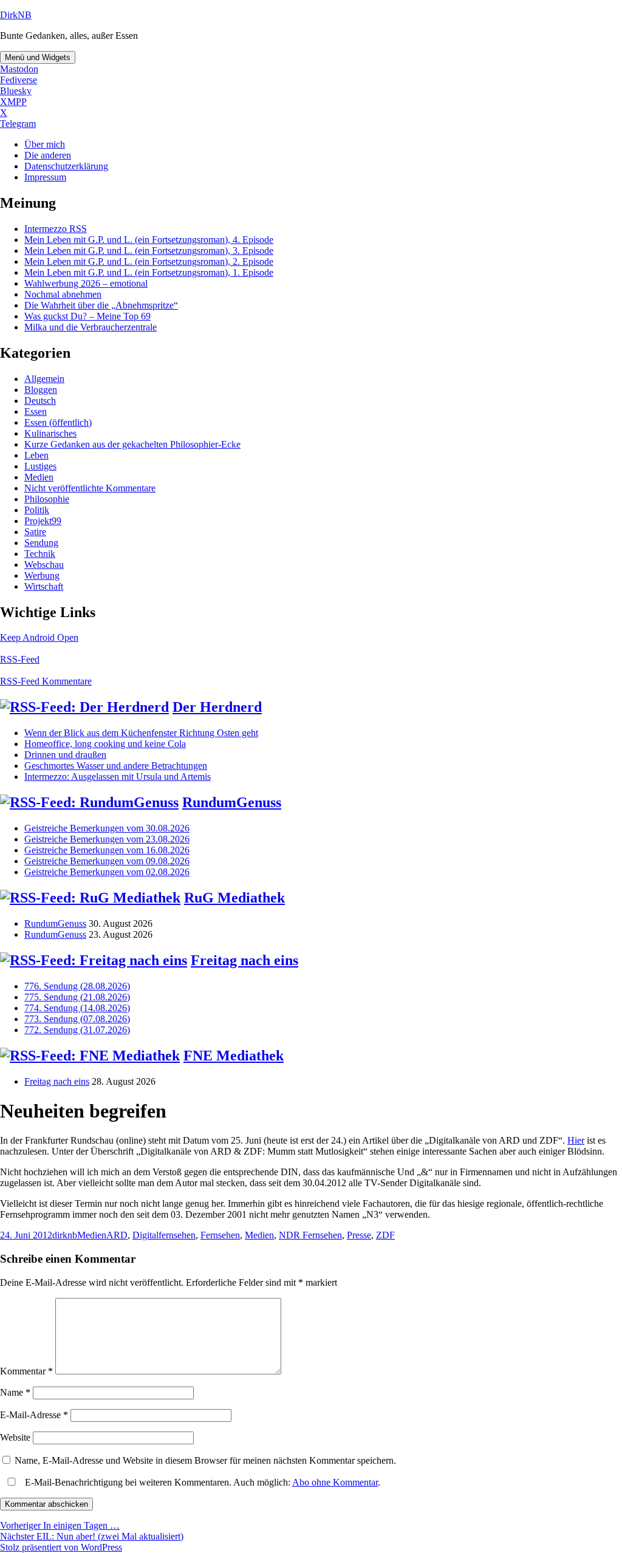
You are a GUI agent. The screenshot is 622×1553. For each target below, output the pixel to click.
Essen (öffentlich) (58, 422)
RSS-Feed (19, 659)
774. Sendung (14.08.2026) (77, 1008)
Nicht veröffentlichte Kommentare (90, 488)
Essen (35, 411)
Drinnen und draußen (65, 754)
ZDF (385, 1235)
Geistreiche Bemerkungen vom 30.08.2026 (107, 828)
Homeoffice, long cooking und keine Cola (105, 744)
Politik (36, 510)
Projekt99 (42, 521)
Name (15, 1392)
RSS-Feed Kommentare (46, 681)
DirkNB (16, 15)
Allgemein (44, 379)
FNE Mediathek (233, 1055)
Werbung (42, 575)
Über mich (44, 144)
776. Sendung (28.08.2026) (77, 986)
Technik (39, 553)
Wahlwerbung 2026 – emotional (86, 283)
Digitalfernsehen (164, 1235)
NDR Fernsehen (310, 1235)
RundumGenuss (231, 802)
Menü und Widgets (37, 57)
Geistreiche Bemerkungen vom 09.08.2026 (107, 861)
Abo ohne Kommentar (335, 1482)
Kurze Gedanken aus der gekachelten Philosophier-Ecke (132, 444)
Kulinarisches (50, 433)
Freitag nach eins (244, 960)
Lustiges (40, 466)
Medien (38, 477)
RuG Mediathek (234, 898)
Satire (35, 532)
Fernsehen (220, 1235)
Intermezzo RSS (55, 229)
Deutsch (40, 400)
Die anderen (47, 155)
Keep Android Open (39, 637)
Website (15, 1437)
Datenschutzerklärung (66, 166)
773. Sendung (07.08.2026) (77, 1019)
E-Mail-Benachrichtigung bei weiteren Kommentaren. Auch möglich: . (201, 1482)
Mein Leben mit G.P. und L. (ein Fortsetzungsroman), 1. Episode (148, 272)
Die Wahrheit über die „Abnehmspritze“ (101, 305)
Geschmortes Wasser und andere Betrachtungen (115, 765)
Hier (575, 1140)
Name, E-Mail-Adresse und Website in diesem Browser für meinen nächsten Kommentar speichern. (205, 1460)
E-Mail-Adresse (34, 1415)
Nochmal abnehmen (62, 294)
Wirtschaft (43, 586)
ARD (117, 1235)
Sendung (41, 543)
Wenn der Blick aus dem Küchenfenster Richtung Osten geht (141, 733)
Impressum (45, 177)
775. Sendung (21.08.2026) (77, 997)
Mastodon (19, 69)
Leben (36, 455)
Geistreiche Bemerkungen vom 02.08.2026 (107, 872)
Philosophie (46, 499)
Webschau (44, 564)
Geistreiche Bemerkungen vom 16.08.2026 (107, 850)
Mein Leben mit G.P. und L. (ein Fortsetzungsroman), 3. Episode (148, 250)
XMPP (13, 102)
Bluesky (16, 91)
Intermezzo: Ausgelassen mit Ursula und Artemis (117, 776)
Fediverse (18, 80)
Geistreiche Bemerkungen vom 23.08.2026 (107, 839)
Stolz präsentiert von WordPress (61, 1547)
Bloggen (40, 389)
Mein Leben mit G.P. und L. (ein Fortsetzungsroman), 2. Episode (148, 261)
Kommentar (26, 1371)
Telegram (18, 123)
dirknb (64, 1235)
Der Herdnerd (217, 707)
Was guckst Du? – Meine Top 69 (87, 316)
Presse (359, 1235)
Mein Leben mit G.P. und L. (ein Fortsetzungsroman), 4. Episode (148, 239)
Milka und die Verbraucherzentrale (90, 327)
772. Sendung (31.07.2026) (77, 1030)
